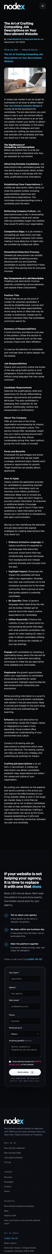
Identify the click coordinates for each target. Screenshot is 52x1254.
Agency (13, 987)
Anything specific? (20, 1040)
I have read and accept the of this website (25, 1063)
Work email (14, 1000)
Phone (12, 1015)
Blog (6, 1210)
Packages (8, 1181)
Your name (14, 972)
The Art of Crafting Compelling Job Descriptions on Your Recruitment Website (23, 58)
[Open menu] (43, 6)
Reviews (8, 1177)
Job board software (13, 1157)
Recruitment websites (14, 1148)
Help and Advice (32, 39)
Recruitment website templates (19, 1206)
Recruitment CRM (12, 1153)
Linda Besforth (14, 39)
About (7, 1191)
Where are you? (15, 1028)
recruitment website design (24, 105)
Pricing (7, 1162)
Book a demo (25, 1072)
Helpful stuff (10, 1215)
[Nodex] (14, 1120)
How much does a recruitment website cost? (22, 1222)
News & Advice (30, 49)
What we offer (11, 49)
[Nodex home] (14, 6)
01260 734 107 (35, 959)
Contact (8, 1186)
